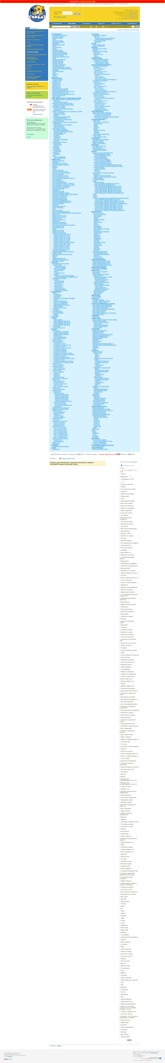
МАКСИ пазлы (56, 214)
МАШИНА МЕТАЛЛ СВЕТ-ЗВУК (102, 367)
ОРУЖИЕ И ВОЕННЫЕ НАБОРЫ (61, 67)
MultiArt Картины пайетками (60, 378)
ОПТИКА (56, 299)
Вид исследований (126, 510)
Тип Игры (123, 903)
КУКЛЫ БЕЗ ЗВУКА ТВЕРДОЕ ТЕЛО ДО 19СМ (107, 183)
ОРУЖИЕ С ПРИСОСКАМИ (100, 302)
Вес (122, 908)
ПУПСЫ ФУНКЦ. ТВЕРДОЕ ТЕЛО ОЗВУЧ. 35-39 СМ (108, 209)
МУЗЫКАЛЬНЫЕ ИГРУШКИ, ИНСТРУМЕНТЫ (64, 122)
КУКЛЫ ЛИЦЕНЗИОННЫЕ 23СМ (101, 261)
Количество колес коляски (128, 643)
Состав (123, 923)
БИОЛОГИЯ (57, 297)
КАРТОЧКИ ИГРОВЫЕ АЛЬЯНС (60, 193)
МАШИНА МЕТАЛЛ (98, 351)
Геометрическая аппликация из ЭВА (63, 362)
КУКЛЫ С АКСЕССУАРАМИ (101, 322)
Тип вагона (124, 744)
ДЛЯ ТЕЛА (56, 279)
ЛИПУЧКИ (96, 127)
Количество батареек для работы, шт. (128, 805)
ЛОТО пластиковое (57, 210)
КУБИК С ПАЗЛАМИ (57, 207)
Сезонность (124, 1029)
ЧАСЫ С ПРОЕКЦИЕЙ (60, 158)
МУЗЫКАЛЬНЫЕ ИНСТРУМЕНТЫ (63, 125)
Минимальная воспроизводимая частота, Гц (128, 779)
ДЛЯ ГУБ (56, 271)
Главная (119, 30)
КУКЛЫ (54, 318)
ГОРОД (95, 223)
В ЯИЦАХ (96, 221)
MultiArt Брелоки (56, 363)
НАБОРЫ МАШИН (97, 338)
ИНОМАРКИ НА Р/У (98, 333)
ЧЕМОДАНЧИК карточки (59, 258)
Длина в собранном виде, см (129, 753)
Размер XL (96, 423)
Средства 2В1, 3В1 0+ (101, 78)
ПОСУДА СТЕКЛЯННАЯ (99, 442)
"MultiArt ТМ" (55, 330)
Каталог (27, 28)
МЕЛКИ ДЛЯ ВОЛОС (100, 278)
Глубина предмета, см (127, 849)
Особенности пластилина (128, 570)
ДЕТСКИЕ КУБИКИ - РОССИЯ (60, 165)
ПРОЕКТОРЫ (57, 137)
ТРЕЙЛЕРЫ (96, 347)
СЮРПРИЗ (95, 437)
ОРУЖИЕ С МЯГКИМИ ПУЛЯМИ (101, 301)
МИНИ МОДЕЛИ (98, 377)
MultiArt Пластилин (57, 418)
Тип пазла (124, 575)
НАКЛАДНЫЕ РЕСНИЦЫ (101, 279)
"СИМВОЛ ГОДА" (56, 81)
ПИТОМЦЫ (96, 433)
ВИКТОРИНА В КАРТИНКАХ (59, 163)
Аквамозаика (57, 391)
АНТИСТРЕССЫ (98, 123)
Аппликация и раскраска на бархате (63, 361)
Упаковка (123, 829)
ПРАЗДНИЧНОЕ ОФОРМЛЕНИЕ (101, 414)
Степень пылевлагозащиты (129, 582)
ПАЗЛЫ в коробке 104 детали (62, 235)
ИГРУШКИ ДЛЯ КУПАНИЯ (61, 102)
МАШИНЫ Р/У (56, 449)
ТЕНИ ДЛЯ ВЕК (59, 270)
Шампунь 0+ (98, 70)
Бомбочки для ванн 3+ (101, 103)
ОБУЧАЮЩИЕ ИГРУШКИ (59, 129)
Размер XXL (97, 425)
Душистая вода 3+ (99, 95)
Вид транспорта (125, 568)
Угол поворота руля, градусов (129, 543)
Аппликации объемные (60, 349)
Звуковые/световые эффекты (129, 937)
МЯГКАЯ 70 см (56, 86)
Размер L (96, 418)
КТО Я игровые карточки (59, 206)
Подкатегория (125, 1022)
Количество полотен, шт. (128, 662)
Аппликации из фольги (60, 346)
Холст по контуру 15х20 (60, 430)
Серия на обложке (126, 949)
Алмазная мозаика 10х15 (61, 394)
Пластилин (57, 419)
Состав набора (125, 758)
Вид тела (123, 963)
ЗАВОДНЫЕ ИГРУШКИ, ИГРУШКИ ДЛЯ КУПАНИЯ (66, 99)
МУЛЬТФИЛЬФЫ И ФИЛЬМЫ (101, 231)
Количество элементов (127, 611)
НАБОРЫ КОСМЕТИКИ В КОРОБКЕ (64, 275)
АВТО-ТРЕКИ (97, 397)
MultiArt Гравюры (56, 370)
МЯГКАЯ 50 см (56, 85)
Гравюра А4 (57, 373)
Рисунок (123, 683)
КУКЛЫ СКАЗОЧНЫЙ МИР (101, 325)
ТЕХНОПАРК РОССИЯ (99, 401)
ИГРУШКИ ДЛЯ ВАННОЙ (99, 146)
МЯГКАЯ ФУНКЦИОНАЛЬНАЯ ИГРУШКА (63, 94)
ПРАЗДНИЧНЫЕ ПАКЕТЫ (99, 415)
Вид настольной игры (127, 505)
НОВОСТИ (101, 23)
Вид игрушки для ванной (128, 697)
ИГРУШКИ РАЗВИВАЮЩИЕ (61, 130)
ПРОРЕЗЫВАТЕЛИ (59, 121)
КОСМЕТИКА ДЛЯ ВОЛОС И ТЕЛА (103, 277)
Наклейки (123, 915)
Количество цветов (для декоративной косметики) (127, 874)
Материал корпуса (126, 540)
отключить (134, 462)
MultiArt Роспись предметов (59, 421)
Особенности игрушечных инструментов (128, 707)
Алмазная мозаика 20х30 (61, 397)
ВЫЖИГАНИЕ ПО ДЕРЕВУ (61, 333)
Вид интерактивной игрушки (129, 690)
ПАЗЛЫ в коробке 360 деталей (62, 243)
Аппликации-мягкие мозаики (61, 357)
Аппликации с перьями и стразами (63, 353)
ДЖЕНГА (54, 166)
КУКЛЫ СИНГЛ (98, 323)
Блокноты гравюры (59, 371)
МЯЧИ (54, 58)
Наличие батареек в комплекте (130, 767)
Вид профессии (125, 531)
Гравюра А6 (57, 375)
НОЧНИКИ (56, 135)
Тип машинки (124, 515)
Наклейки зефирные (59, 417)
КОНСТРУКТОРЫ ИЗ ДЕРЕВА (102, 229)
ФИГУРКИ (55, 77)
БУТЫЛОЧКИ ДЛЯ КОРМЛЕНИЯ (102, 114)
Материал (124, 1032)
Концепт (123, 486)
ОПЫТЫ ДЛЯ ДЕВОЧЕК (60, 301)
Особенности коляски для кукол (128, 640)
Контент (123, 992)
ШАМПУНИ (98, 42)
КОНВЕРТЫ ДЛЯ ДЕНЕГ (99, 411)
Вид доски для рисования (128, 760)
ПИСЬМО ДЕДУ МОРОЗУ (99, 413)
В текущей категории (128, 465)
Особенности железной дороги (130, 746)
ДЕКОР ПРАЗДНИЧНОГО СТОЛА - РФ (103, 410)
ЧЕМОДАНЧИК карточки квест (60, 259)
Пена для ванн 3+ (99, 107)
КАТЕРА (54, 48)
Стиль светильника (126, 580)
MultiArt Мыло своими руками (60, 409)
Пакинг (123, 906)
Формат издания (125, 942)
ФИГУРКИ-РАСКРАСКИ (60, 338)
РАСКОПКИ (55, 309)
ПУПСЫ (95, 197)
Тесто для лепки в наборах (61, 386)
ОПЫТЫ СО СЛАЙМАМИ (60, 303)
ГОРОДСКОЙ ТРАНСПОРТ (102, 361)
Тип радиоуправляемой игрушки (127, 558)
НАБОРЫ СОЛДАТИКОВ (59, 64)
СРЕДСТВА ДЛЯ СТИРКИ (101, 60)
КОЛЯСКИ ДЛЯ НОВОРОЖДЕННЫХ (33, 58)
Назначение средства (127, 887)
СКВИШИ (96, 131)
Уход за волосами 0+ (99, 68)
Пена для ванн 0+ (99, 77)
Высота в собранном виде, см (129, 756)
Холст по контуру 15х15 (60, 429)
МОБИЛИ (56, 115)
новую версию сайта (88, 1)
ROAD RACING (98, 215)
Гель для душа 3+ (99, 105)
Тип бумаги (124, 944)
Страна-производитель (127, 1027)
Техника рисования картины (129, 650)
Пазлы (95, 55)
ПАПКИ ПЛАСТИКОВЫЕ (99, 143)
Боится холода (125, 961)
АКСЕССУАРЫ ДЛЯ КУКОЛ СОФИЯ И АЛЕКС (105, 319)
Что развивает (125, 934)
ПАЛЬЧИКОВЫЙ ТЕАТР (99, 149)
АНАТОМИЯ (57, 294)
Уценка (29, 42)
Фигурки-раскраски (59, 425)
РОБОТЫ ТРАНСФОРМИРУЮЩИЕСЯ (103, 343)
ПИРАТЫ (96, 234)
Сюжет (123, 652)
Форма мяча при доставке (128, 604)
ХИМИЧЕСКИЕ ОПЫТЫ (60, 307)
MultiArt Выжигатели (59, 367)
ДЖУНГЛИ (96, 225)
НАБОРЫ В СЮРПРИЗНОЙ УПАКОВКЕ (64, 298)
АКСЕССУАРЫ (58, 265)
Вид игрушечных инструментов (130, 710)
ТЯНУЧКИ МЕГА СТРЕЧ (100, 137)
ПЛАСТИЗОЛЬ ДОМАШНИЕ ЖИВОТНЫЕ (104, 309)
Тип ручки (123, 538)
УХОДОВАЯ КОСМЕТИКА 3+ (100, 93)
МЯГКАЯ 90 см (56, 87)
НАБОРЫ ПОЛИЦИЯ (58, 62)
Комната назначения (127, 589)
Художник (124, 491)
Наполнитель (124, 607)
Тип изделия (124, 989)
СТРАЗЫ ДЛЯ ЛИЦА (60, 267)
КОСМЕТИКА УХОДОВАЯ (99, 35)
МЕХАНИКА (97, 230)
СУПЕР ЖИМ (96, 121)
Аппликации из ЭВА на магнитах (62, 347)
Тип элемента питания (127, 824)
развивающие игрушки (108, 3)
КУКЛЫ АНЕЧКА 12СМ (99, 44)
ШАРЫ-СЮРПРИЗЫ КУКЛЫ (100, 449)
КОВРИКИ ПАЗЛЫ (57, 50)
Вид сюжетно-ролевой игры (129, 528)
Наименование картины (127, 659)
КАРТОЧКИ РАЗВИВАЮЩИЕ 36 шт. (61, 202)
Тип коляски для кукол (127, 637)
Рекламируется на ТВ (127, 479)
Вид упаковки (125, 1034)
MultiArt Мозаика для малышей (60, 407)
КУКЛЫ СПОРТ (98, 327)
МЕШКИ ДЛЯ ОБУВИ (98, 142)
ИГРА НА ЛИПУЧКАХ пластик (60, 171)
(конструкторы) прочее (100, 214)
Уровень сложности (126, 645)
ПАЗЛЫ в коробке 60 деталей (62, 247)
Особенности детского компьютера (127, 763)
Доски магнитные (98, 54)
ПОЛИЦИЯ (97, 237)
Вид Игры (123, 899)
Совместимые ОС (126, 545)
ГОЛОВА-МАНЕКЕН (98, 178)
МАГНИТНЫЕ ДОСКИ (58, 51)
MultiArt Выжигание (57, 366)
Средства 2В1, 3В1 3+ (101, 109)
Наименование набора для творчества (128, 599)
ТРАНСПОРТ (97, 249)
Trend (122, 498)
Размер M (96, 419)
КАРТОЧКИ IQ (56, 190)
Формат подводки (126, 737)
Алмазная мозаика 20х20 (61, 395)
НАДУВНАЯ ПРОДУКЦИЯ (34, 71)
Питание (123, 774)
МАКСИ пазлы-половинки (59, 217)
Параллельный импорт (127, 494)
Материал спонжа (126, 533)
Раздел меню (125, 833)
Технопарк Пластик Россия (101, 402)
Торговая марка (125, 1036)
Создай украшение (59, 441)
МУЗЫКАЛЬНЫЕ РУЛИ (60, 133)
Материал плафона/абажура (129, 587)
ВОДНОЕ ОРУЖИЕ (57, 38)
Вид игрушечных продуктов (129, 699)
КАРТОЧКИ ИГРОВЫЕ (58, 191)
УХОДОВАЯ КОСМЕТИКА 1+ (100, 81)
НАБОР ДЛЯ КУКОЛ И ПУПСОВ (102, 175)
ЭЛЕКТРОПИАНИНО (59, 127)
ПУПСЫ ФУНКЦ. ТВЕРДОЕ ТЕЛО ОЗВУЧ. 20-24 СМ (108, 205)
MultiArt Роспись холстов (59, 426)
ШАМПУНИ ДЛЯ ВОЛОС (61, 290)
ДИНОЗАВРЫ (97, 226)
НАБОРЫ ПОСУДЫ (57, 63)
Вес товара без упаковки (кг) (129, 892)
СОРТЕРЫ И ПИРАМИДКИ (61, 139)
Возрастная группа (126, 664)
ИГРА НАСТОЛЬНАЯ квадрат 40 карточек (63, 178)
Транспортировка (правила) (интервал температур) (128, 884)
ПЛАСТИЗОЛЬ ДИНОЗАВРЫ (100, 307)
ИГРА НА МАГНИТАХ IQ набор (60, 177)
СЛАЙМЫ (55, 314)
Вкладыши (96, 52)
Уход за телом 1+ (98, 87)
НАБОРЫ (56, 274)
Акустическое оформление (128, 797)
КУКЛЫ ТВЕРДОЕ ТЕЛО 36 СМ (62, 325)
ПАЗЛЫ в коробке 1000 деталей (62, 234)
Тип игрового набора (127, 521)
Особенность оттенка (127, 826)
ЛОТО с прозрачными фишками (61, 211)
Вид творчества (125, 602)
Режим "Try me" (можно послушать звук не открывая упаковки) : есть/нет (128, 1008)
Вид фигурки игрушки (127, 524)
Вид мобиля (124, 625)
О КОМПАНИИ (56, 23)
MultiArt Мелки (56, 387)
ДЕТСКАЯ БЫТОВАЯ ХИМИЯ (100, 59)
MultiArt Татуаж (56, 442)
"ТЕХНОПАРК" (97, 405)
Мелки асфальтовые (59, 389)
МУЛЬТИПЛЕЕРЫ (58, 134)
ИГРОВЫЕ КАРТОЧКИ (58, 189)
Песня (122, 911)
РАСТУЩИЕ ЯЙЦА (57, 311)
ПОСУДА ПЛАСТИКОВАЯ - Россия (103, 441)
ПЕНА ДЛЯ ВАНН (59, 282)
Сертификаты (30, 134)
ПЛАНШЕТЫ (55, 147)
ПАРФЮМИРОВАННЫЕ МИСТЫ (103, 39)
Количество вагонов (126, 751)
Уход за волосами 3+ (99, 97)
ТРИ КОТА (96, 170)
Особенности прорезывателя (129, 566)
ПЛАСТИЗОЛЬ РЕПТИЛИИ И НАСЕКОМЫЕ (104, 313)
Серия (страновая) (126, 977)
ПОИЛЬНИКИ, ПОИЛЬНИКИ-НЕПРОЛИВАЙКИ (106, 117)
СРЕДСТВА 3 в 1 (58, 286)
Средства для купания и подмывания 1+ (106, 91)
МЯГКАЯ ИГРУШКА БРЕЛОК (60, 89)
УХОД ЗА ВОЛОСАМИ (59, 289)
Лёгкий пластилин (58, 382)
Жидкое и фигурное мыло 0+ (102, 74)
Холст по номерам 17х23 (60, 432)
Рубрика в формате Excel (68, 458)
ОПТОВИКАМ (86, 23)
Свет (122, 984)
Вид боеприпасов (126, 717)
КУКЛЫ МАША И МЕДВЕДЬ (100, 269)
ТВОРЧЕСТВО (57, 335)
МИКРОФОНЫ (57, 123)
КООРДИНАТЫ (132, 23)
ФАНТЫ (54, 257)
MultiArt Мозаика (56, 390)
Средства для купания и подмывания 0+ (106, 79)
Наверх (59, 1045)
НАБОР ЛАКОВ (99, 286)
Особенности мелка (126, 629)
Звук (122, 982)
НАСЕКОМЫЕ (97, 233)
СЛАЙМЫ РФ (96, 317)
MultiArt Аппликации (57, 341)
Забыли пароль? (34, 28)
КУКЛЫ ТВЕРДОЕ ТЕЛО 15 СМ (62, 321)
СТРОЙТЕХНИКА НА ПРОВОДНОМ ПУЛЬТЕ (104, 345)
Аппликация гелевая (59, 359)
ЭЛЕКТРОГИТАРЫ (59, 126)
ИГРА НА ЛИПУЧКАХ (58, 170)
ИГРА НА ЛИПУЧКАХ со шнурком (61, 173)
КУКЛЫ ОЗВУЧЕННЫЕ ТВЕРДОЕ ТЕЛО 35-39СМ (108, 191)
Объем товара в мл (126, 868)
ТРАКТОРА (95, 346)
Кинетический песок (59, 381)
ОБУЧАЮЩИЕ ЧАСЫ (58, 227)
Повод (122, 844)
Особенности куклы (126, 861)
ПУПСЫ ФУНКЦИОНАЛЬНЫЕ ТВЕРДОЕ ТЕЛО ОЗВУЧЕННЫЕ (110, 203)
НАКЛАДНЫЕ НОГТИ (60, 266)
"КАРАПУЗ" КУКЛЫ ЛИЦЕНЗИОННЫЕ (103, 153)
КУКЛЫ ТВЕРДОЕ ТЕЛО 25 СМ (62, 322)
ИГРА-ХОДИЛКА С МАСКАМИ (60, 187)
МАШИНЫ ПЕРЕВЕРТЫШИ (59, 52)
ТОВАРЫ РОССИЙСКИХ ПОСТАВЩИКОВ (34, 77)
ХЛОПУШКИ (96, 429)
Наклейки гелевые (58, 415)
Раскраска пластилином (60, 383)
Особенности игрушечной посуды (127, 720)
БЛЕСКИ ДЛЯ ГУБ (60, 273)
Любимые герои (125, 866)
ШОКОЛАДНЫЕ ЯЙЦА (99, 446)
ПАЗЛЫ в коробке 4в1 (58, 231)
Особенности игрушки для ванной (128, 693)
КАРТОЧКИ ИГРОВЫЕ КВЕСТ (60, 195)
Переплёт (123, 939)
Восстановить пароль (60, 17)
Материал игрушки (126, 863)
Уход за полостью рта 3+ (100, 101)
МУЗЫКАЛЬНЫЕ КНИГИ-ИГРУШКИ (63, 131)
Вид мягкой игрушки (126, 609)
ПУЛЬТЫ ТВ (57, 138)
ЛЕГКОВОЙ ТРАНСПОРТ (101, 362)
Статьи (29, 137)
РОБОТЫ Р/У (96, 342)
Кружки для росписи (59, 422)
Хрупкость (124, 854)
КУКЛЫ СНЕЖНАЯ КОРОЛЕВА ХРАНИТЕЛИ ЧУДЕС (108, 165)
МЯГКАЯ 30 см (56, 82)
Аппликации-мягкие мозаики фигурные (64, 358)
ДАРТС (54, 39)
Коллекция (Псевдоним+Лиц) (129, 871)
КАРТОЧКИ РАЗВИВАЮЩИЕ (60, 199)
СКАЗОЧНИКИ (56, 97)
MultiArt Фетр (55, 444)
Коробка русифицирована (128, 1004)
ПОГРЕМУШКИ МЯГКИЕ (60, 118)
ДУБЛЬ (54, 169)
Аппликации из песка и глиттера (62, 345)
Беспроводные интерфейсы (129, 563)
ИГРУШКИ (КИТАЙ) (32, 52)
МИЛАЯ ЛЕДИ (96, 294)
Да (131, 476)
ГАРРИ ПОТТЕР (98, 222)
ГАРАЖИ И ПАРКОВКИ (100, 398)
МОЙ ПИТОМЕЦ (97, 297)
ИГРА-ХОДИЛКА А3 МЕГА (59, 182)
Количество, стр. (126, 1020)
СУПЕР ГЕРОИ (98, 257)
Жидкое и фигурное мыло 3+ (102, 106)
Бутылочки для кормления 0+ (103, 115)
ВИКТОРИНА (55, 162)
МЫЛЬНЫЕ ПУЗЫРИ (58, 55)
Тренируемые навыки (127, 800)
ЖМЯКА (96, 126)
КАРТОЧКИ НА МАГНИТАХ (59, 198)
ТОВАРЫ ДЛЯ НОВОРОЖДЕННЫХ (102, 113)
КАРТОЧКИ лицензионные (59, 197)
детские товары (123, 3)
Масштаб (123, 749)
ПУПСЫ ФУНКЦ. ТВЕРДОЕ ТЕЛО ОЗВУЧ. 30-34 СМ (108, 207)
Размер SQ (97, 422)
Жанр (122, 946)
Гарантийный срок (126, 795)
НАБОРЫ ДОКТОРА (57, 60)
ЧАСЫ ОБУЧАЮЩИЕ (59, 157)
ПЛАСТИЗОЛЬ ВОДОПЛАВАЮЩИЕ (102, 305)
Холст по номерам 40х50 (60, 437)
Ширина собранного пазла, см (129, 573)
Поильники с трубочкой (101, 118)
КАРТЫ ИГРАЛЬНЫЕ (58, 203)
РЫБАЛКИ (55, 74)
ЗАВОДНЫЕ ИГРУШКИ (58, 44)
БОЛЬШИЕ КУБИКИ (99, 219)
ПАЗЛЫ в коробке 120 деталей (62, 237)
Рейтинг (123, 474)
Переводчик (124, 925)
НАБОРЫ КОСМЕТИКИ (100, 290)
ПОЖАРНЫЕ (97, 235)
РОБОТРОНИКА (58, 306)
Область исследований (127, 508)
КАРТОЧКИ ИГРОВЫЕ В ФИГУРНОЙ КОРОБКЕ (65, 194)
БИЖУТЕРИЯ (96, 273)
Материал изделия (126, 802)
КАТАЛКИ (95, 50)
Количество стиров (126, 889)
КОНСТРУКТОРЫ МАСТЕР (100, 251)
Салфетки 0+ (97, 67)
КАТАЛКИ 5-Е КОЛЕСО (60, 107)
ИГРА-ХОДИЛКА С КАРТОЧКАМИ (61, 186)
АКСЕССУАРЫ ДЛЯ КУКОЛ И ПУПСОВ (103, 173)
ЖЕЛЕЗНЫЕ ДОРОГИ (58, 42)
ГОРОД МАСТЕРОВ (98, 213)
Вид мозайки (124, 614)
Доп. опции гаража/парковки (129, 704)
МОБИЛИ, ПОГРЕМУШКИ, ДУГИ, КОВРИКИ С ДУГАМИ (67, 111)
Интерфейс (124, 550)
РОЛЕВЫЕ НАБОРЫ (57, 71)
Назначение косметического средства (128, 839)
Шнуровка (96, 56)
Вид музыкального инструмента (126, 518)
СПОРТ (29, 68)
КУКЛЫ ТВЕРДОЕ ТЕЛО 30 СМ (62, 323)
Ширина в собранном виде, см (129, 739)
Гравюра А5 (57, 374)
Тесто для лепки (58, 385)
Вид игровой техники (127, 734)
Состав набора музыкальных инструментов (129, 595)
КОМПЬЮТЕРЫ (58, 145)
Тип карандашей (125, 669)
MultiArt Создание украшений (60, 438)
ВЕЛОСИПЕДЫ (31, 61)
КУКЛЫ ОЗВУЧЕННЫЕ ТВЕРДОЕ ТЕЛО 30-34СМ (108, 189)
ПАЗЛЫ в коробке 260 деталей (62, 239)
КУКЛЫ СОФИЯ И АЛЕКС (99, 321)
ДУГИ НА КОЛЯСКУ (59, 113)
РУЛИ (54, 72)
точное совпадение (84, 26)
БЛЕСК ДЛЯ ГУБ (98, 275)
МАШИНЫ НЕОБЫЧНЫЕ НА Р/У (101, 335)
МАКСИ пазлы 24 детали (59, 215)
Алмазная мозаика (59, 393)
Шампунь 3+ (98, 99)
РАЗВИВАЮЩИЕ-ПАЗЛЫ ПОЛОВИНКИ (63, 251)
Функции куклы (125, 856)
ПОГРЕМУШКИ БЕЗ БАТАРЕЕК (62, 117)
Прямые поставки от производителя (126, 813)
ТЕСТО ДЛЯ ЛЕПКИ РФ (60, 337)
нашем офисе (154, 1052)
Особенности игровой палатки (129, 726)
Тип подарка (124, 771)
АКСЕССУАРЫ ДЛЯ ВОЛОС (100, 271)
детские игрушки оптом (58, 3)
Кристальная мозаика (59, 402)
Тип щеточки (124, 526)
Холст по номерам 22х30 (60, 433)
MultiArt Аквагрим (57, 339)
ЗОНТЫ (54, 46)
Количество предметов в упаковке (127, 731)
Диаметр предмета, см (127, 686)
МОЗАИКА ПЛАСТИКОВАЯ (59, 223)
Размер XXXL (97, 426)
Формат (123, 913)
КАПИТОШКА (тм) (97, 147)
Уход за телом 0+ (98, 72)
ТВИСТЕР (55, 255)
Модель (123, 776)
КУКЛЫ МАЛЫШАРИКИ (100, 157)
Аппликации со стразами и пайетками (64, 354)
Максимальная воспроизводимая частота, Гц (128, 783)
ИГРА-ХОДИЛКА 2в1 (57, 181)
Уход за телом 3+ (98, 102)
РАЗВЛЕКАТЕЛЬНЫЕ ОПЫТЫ (62, 305)
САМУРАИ (96, 241)
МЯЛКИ (96, 129)
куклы (99, 3)
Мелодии (123, 618)
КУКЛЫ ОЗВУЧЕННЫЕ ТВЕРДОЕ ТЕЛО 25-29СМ (108, 187)
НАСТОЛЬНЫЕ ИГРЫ (58, 66)
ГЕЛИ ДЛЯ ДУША (59, 281)
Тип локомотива (125, 741)
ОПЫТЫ (54, 293)
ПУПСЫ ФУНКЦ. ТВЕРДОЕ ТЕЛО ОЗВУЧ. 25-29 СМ (108, 206)
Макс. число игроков (127, 503)
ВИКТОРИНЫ (57, 143)
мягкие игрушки (79, 3)
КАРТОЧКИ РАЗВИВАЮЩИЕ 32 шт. (61, 201)
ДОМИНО (55, 167)
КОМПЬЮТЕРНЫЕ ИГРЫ (100, 253)
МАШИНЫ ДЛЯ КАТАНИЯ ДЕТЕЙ (36, 54)
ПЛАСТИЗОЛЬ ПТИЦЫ (99, 311)
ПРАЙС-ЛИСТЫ (116, 23)
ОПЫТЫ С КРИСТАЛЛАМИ (61, 302)
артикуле (99, 26)
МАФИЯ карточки (57, 218)
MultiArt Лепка (56, 379)
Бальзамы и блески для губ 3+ (102, 94)
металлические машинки (90, 3)
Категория (124, 1025)
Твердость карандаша (127, 671)
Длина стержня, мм (126, 678)
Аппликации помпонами (60, 350)
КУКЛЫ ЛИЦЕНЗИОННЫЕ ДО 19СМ (102, 265)
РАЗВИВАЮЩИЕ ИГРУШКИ (100, 51)
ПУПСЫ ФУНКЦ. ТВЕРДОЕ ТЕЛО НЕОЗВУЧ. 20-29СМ (109, 202)
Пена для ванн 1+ (99, 89)
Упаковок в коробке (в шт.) (128, 1011)
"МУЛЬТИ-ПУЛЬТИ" (57, 79)
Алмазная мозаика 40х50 (61, 399)
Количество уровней (127, 701)
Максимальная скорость (128, 555)
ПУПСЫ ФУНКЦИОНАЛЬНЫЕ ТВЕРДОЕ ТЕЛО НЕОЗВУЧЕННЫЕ (111, 198)
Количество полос (126, 786)
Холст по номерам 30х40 (60, 436)
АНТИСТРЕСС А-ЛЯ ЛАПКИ (101, 122)
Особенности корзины (127, 634)
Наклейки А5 (57, 414)
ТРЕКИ (54, 75)
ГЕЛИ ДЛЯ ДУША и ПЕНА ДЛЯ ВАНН (105, 38)
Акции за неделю (38, 114)
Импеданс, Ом (125, 789)
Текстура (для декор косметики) (126, 877)
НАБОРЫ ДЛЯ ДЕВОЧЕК (59, 59)
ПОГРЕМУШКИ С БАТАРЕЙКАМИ (63, 119)
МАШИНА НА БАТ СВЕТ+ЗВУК (101, 386)
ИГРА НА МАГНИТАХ (58, 174)
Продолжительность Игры (128, 894)
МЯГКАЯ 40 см (56, 83)
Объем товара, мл (126, 836)
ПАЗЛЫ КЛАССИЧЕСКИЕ (59, 233)
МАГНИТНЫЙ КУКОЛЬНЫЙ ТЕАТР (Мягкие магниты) (66, 213)
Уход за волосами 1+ (99, 83)
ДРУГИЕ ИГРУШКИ (57, 40)
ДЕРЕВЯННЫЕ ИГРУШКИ (100, 48)
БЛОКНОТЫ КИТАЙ (98, 141)
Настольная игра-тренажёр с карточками (63, 225)
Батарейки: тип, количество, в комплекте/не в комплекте (129, 1017)
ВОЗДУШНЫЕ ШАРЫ (98, 407)
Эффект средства (126, 881)
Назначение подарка (127, 847)
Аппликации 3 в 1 (58, 342)
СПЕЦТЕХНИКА (98, 245)
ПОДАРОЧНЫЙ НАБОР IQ (59, 250)
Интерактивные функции (128, 688)
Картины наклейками (59, 411)
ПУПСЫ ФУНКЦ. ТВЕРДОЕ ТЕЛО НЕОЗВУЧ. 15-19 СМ (109, 201)
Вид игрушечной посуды (128, 723)
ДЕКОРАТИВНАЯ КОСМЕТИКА (60, 263)
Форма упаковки (125, 811)
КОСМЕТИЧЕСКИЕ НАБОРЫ (101, 282)
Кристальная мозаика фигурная (63, 405)
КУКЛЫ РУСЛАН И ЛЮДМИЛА (102, 159)
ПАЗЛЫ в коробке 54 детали (61, 246)
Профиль (123, 973)
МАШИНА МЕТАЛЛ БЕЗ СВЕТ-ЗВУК (103, 358)
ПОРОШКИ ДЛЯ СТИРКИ (101, 62)
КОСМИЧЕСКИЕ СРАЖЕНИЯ (102, 254)
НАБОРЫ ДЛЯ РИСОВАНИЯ (61, 334)
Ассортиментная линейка (128, 489)
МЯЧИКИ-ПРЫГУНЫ (99, 130)
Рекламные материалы (33, 39)
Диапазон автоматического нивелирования (128, 792)
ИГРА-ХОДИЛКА (56, 179)
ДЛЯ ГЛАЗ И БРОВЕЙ (59, 269)
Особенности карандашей (128, 674)
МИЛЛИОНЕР (56, 221)
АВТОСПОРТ (97, 217)
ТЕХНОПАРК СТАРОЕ (98, 403)
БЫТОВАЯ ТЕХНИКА (58, 36)
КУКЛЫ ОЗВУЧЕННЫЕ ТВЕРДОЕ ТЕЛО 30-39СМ (108, 190)
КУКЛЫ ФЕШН (56, 326)
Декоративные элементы (128, 592)
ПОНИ (94, 194)
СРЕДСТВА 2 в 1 (58, 283)
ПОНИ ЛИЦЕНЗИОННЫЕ (99, 266)
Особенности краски (127, 632)
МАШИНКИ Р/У (58, 110)
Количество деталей (127, 484)
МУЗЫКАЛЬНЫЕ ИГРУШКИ (59, 54)
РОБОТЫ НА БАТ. (97, 341)
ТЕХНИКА (96, 247)
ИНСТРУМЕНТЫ (56, 47)
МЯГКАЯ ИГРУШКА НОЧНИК (60, 90)
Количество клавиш (126, 547)
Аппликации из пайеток (60, 343)
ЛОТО (53, 209)
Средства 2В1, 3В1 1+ (101, 90)
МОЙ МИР (96, 255)
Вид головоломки (126, 808)
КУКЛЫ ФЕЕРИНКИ (99, 167)
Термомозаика (57, 406)
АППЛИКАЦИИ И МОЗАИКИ (61, 331)
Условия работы (31, 122)
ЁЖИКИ (96, 125)
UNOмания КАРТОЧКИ (58, 161)
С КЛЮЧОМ (97, 239)
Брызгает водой (125, 965)
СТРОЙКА (96, 246)
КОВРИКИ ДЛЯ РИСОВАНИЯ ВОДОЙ (62, 103)
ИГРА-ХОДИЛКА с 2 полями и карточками (63, 185)
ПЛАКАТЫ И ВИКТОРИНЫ (59, 142)
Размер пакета (125, 496)
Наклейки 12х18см (59, 413)
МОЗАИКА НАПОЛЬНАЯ (59, 222)
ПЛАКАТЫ (56, 146)
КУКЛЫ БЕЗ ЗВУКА (99, 182)
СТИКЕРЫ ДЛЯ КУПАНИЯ (100, 150)
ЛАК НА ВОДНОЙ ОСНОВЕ (102, 285)
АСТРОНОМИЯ (58, 295)
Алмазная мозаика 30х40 (61, 398)
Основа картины (125, 657)
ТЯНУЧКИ (96, 133)
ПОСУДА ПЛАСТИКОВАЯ (99, 440)
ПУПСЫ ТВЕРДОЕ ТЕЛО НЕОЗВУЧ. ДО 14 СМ (107, 199)
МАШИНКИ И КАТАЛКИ (58, 106)
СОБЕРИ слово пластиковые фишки (62, 254)
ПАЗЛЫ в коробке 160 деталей (62, 238)
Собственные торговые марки (131, 30)
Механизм (124, 987)
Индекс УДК (124, 927)
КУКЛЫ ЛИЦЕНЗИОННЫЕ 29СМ (101, 263)
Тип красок (124, 648)
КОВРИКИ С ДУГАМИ (59, 114)
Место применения (126, 728)
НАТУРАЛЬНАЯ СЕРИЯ (58, 95)
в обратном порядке (91, 454)
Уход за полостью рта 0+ (100, 71)
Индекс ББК (124, 930)
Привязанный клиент (127, 1001)
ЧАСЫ (54, 155)
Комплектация (125, 901)
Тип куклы (124, 859)
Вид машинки (125, 561)
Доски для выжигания (59, 369)
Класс (122, 970)
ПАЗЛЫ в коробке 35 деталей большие (64, 242)
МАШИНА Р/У (96, 394)
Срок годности (125, 831)
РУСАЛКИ (95, 436)
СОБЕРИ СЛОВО (57, 253)
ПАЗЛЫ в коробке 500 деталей (62, 245)
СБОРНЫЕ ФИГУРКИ (99, 242)
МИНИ (96, 354)
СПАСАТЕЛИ (97, 243)
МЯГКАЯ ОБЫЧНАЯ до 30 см (60, 93)
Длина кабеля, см (126, 552)
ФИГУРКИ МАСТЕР (99, 258)
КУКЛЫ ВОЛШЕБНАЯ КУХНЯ (102, 154)
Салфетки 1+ (97, 82)
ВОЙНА (97, 359)
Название (123, 932)
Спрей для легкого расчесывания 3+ (105, 98)
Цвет (122, 996)
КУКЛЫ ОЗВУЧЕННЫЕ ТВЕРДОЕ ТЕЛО (104, 185)
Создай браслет (58, 440)
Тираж (122, 918)
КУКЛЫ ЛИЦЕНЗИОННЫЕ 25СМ (101, 262)
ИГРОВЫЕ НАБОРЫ (98, 299)
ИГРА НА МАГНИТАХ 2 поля (60, 175)
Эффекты (123, 819)
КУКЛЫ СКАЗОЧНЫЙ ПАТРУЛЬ (102, 162)
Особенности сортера (127, 536)
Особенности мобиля (127, 616)
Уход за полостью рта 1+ (100, 86)
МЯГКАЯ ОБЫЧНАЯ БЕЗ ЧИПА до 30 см (63, 91)
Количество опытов (126, 513)
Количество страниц (127, 954)
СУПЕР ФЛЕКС (97, 135)
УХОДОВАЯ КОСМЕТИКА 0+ (100, 66)
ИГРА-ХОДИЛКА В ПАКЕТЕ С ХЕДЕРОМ (63, 183)
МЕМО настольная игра (58, 219)
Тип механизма (125, 968)
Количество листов (126, 956)
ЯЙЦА (96, 385)
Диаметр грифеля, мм (127, 681)
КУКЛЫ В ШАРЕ (58, 319)
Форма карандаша (126, 667)
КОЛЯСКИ (96, 174)
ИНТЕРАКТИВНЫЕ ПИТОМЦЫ (60, 446)
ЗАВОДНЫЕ (57, 101)
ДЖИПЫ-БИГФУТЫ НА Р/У (100, 330)
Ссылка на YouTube (126, 1014)
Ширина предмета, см (127, 842)
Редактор (123, 958)
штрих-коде (106, 26)
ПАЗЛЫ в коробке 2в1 (58, 230)
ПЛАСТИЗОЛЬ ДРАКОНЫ (99, 310)
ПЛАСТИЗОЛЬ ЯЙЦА (98, 314)
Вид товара (124, 896)
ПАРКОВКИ (55, 70)
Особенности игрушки (127, 712)
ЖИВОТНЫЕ (55, 43)
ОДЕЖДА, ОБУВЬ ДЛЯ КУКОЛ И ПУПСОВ (105, 177)
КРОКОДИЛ (55, 205)
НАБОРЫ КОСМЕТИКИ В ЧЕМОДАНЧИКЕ (66, 277)
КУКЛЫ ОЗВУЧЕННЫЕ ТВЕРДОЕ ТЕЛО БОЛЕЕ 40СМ (109, 193)
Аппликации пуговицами (60, 351)
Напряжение (124, 585)
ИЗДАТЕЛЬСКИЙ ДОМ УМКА (35, 49)
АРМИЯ (96, 218)
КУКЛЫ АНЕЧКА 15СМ (99, 46)
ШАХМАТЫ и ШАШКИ (58, 261)
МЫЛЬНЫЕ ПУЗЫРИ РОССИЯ (60, 56)
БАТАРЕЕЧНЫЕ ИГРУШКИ (59, 35)
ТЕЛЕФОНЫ (55, 153)
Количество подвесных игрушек (127, 621)
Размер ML (97, 421)
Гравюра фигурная (59, 377)
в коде (93, 26)
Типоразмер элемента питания (129, 821)
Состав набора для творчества (130, 655)
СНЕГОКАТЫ (30, 74)
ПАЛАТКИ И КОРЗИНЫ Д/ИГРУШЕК (62, 68)
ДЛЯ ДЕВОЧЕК (98, 227)
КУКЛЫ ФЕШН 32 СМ (59, 327)
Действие (123, 817)
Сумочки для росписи (59, 423)
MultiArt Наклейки (57, 410)
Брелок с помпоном (59, 365)
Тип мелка (124, 627)
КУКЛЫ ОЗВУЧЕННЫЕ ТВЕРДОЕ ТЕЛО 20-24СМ (108, 186)
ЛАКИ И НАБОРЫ (98, 283)
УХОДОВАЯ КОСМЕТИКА (59, 278)
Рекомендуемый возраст (128, 501)
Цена (122, 468)
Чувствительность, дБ (127, 769)
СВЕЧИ (95, 427)
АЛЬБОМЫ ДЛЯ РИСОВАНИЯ (101, 139)
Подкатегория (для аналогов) (129, 980)
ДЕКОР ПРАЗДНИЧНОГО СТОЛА (101, 409)
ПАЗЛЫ (54, 229)
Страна (123, 920)
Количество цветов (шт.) (128, 676)
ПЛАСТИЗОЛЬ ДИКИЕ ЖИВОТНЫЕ (102, 306)
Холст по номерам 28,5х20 (61, 434)
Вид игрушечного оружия (128, 715)
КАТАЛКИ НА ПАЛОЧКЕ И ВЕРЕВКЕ (63, 109)
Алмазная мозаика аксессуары (63, 401)
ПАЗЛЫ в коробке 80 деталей (62, 249)
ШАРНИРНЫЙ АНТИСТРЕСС (102, 134)
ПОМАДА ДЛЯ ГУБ (99, 291)
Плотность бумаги (126, 951)
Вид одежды (124, 994)
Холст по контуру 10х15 (60, 427)
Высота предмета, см (127, 852)
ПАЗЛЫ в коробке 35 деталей (62, 241)
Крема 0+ (97, 75)
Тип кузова (124, 975)
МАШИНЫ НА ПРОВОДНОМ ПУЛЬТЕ (103, 334)
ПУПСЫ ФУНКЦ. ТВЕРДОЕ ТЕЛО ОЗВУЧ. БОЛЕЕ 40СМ (110, 210)
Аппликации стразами (60, 355)
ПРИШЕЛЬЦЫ (97, 238)
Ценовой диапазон (126, 999)
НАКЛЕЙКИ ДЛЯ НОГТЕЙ (102, 289)
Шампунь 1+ (98, 85)
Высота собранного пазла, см (129, 577)
